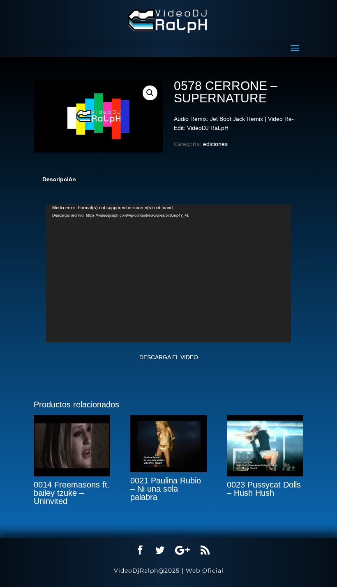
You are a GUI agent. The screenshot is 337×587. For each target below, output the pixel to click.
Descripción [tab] (59, 179)
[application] (168, 273)
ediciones (215, 144)
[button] (150, 93)
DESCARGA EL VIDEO (168, 357)
